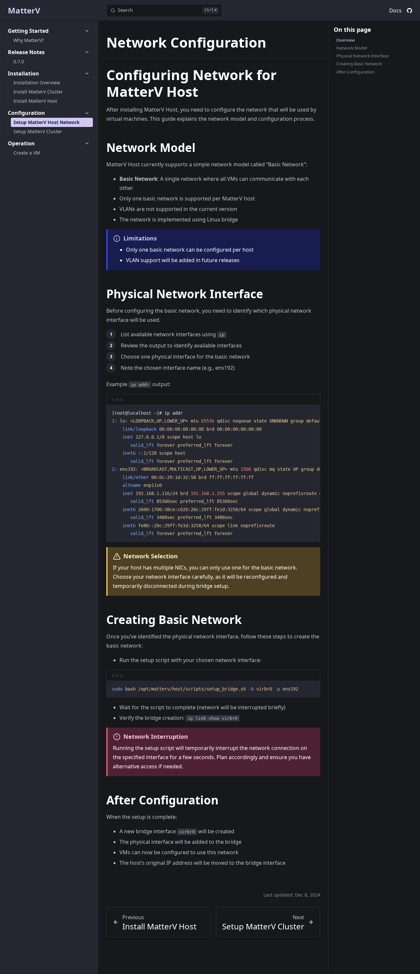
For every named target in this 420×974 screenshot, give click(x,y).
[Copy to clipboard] (312, 412)
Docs (395, 10)
